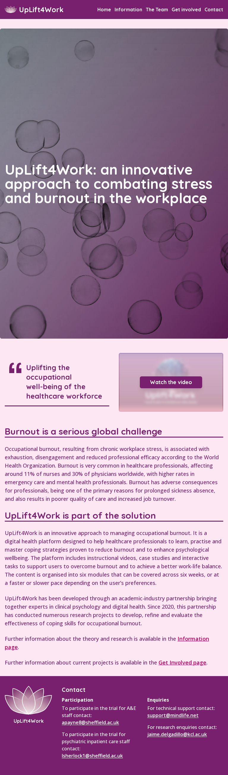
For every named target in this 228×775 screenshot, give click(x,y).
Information (128, 9)
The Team (157, 9)
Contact (214, 9)
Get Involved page (182, 662)
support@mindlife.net (173, 715)
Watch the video (171, 382)
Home (104, 9)
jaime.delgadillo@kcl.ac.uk (177, 734)
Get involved (186, 9)
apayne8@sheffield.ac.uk (90, 722)
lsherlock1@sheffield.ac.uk (92, 755)
